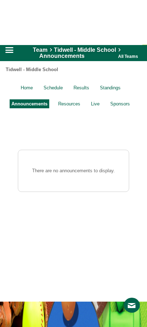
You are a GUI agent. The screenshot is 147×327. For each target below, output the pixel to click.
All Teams (128, 56)
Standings (110, 87)
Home (27, 87)
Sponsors (120, 103)
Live (95, 103)
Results (81, 87)
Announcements (29, 103)
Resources (69, 103)
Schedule (53, 87)
